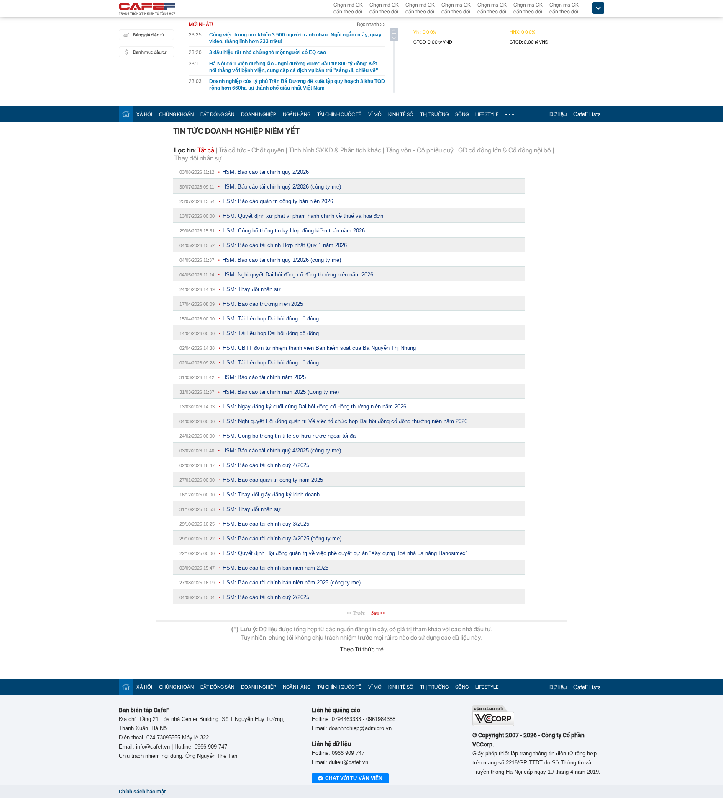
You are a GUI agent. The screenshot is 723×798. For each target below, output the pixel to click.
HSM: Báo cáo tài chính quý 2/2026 (265, 172)
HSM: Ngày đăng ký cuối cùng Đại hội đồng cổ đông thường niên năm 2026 (314, 406)
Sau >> (378, 612)
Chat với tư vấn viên (353, 778)
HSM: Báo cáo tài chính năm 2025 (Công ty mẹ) (280, 392)
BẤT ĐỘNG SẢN (217, 114)
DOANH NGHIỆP (258, 114)
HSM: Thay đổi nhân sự (252, 289)
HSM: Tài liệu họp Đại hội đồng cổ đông (271, 318)
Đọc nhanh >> (371, 24)
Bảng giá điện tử (148, 35)
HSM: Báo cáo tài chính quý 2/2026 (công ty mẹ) (281, 186)
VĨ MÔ (375, 114)
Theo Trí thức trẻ (362, 649)
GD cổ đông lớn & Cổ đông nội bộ (504, 150)
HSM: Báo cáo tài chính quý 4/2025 (266, 465)
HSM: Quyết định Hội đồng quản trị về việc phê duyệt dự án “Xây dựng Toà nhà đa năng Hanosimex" (345, 553)
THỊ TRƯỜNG (434, 114)
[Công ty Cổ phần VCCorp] (493, 724)
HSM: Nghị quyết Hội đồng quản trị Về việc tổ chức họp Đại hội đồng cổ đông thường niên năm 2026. (346, 421)
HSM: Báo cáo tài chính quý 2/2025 (266, 597)
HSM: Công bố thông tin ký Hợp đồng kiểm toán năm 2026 (294, 230)
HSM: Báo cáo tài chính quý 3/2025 (266, 524)
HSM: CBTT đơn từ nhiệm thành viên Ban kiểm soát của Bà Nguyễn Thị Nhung (319, 348)
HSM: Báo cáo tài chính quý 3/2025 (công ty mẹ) (282, 538)
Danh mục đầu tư (149, 52)
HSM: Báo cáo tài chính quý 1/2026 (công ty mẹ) (281, 260)
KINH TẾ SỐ (400, 114)
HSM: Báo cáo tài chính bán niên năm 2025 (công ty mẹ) (292, 582)
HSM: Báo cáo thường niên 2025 (263, 304)
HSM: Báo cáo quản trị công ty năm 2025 (273, 480)
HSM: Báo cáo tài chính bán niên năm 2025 (275, 568)
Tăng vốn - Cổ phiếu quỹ (420, 150)
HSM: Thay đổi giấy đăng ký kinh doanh (271, 494)
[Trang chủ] (126, 114)
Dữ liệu (558, 114)
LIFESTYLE (487, 114)
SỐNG (462, 114)
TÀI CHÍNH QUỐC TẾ (339, 114)
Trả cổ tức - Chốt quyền (251, 150)
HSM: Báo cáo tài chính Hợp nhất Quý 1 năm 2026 (285, 245)
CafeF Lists (587, 114)
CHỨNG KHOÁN (176, 114)
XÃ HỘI (144, 114)
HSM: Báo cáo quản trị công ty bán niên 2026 (278, 201)
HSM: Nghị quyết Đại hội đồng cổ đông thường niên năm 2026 (297, 274)
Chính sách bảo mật (142, 791)
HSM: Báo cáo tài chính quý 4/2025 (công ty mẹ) (281, 450)
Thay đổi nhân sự (197, 158)
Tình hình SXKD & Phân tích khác (335, 150)
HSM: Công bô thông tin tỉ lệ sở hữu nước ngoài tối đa (289, 436)
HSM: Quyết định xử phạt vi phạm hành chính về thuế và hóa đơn (303, 216)
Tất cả (205, 150)
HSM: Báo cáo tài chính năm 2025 (264, 377)
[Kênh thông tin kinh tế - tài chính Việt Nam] (147, 10)
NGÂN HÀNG (296, 114)
